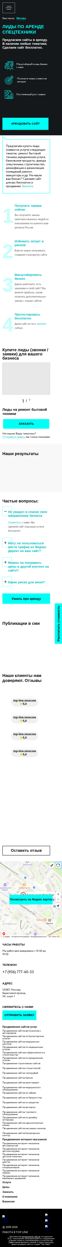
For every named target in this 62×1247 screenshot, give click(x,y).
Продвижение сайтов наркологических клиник (22, 1124)
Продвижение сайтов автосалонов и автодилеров (21, 1032)
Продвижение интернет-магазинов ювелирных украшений (20, 1177)
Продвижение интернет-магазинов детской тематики (20, 1155)
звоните (41, 323)
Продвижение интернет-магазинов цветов (20, 1161)
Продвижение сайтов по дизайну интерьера (19, 1118)
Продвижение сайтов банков (17, 1078)
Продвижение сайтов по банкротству (22, 1097)
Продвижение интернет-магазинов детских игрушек (20, 1150)
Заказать (8, 1192)
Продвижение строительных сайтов (21, 1063)
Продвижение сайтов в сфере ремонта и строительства (23, 1053)
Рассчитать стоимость (58, 623)
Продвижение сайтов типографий (20, 1073)
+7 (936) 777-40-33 (18, 972)
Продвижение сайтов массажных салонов (24, 1128)
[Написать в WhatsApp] (56, 1220)
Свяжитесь (14, 522)
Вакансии (8, 1201)
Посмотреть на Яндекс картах (31, 899)
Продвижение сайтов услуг (19, 1026)
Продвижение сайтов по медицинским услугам (22, 1048)
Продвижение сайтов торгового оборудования (19, 1113)
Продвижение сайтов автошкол (18, 1107)
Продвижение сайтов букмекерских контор (21, 1134)
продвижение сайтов (31, 1236)
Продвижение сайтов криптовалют (20, 1082)
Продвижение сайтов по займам (19, 1093)
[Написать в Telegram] (56, 1230)
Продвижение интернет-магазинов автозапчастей (20, 1144)
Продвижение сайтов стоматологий (21, 1068)
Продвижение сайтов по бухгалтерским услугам (23, 1037)
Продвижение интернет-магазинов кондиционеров (20, 1166)
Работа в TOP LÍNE (15, 1232)
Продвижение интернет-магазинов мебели (20, 1172)
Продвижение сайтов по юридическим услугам (22, 1059)
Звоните (27, 186)
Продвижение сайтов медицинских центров (20, 1043)
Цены (6, 1187)
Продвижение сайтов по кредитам (20, 1102)
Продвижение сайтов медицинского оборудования (21, 1088)
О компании (9, 1196)
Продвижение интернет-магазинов (24, 1139)
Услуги (6, 1182)
